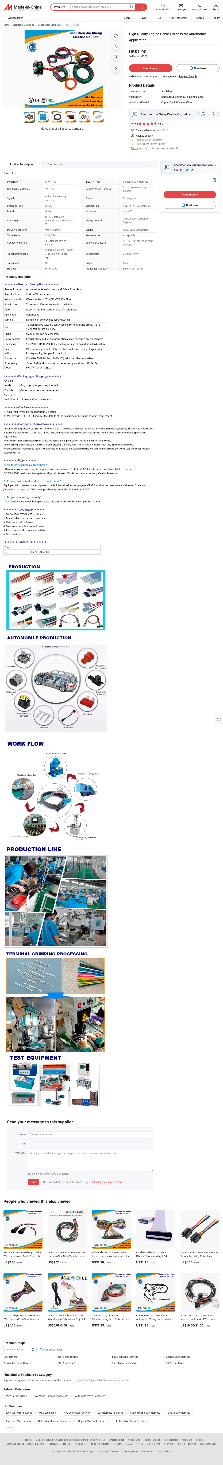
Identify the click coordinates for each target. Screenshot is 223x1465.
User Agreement (131, 1451)
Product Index (171, 1439)
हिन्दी (158, 1443)
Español (41, 1443)
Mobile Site (187, 1439)
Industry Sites (134, 1439)
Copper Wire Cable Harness (92, 1421)
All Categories (15, 18)
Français (66, 1443)
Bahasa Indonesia (208, 1443)
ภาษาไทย (168, 1443)
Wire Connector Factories (77, 1412)
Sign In (134, 148)
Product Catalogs (52, 1349)
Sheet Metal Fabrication (124, 1363)
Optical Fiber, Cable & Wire (50, 24)
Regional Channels (153, 1439)
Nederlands (118, 1443)
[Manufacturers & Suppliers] (22, 7)
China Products (43, 1439)
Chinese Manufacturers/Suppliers (70, 1439)
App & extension (178, 18)
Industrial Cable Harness (125, 1356)
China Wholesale (97, 1439)
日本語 (150, 1443)
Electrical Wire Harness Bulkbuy (132, 1421)
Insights (199, 1439)
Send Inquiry (151, 68)
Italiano (94, 1443)
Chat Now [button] (200, 68)
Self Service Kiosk (175, 1363)
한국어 (140, 1443)
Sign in (216, 9)
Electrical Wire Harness (18, 1421)
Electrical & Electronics (23, 24)
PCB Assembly (65, 1363)
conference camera (67, 1356)
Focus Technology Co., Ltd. (89, 1451)
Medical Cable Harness (178, 1356)
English (30, 1443)
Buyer (143, 18)
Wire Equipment (47, 1412)
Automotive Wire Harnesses (90, 1396)
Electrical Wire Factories (19, 1412)
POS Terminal (10, 1356)
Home (6, 24)
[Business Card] (214, 180)
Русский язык (80, 1443)
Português (53, 1443)
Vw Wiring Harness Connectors (51, 1396)
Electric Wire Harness (178, 1412)
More (6, 1427)
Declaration (147, 1451)
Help (159, 18)
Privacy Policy (163, 1451)
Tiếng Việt (191, 1443)
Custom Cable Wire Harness (145, 1412)
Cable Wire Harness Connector (54, 1421)
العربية (130, 1443)
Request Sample (188, 76)
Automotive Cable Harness (17, 1363)
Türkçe (179, 1443)
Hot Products (26, 1439)
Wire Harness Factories (110, 1412)
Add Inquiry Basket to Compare (64, 128)
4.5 (176, 170)
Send (33, 1182)
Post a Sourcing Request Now (104, 1182)
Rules (217, 18)
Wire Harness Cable (16, 1396)
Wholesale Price (116, 1439)
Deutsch (105, 1443)
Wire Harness (72, 24)
